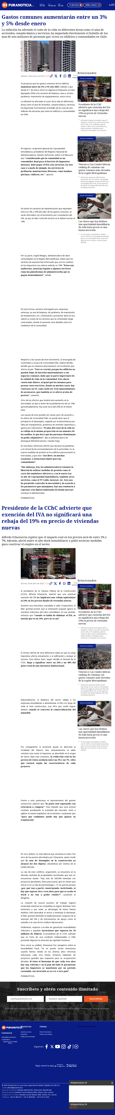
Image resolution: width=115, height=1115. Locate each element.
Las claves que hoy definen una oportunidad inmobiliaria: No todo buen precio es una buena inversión (94, 226)
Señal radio (91, 5)
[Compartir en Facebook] (61, 75)
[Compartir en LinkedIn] (70, 75)
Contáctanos (6, 1039)
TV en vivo (74, 5)
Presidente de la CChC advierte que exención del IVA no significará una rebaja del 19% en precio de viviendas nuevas (94, 110)
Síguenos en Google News (10, 1042)
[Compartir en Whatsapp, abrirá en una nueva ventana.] (65, 75)
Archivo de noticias (46, 1034)
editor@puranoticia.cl (9, 1037)
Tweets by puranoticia (86, 1026)
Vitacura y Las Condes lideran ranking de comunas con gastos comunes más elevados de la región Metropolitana (94, 169)
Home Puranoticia (45, 1032)
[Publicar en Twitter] (56, 76)
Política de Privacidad (28, 1036)
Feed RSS (24, 1034)
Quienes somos (26, 1032)
